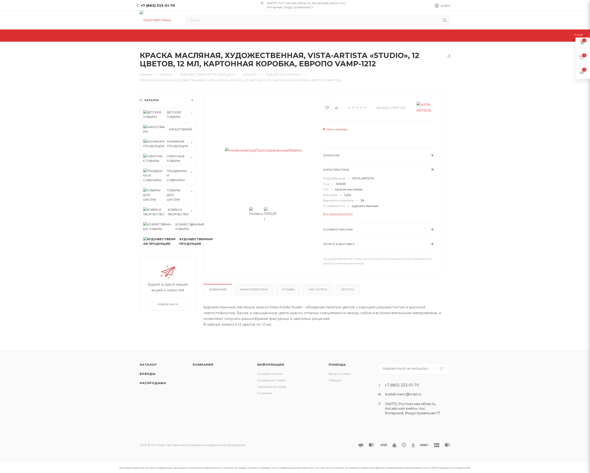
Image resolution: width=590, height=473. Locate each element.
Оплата (347, 289)
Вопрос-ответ (340, 374)
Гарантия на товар (271, 386)
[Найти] (444, 20)
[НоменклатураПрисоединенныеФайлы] (263, 150)
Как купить (318, 289)
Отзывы (288, 289)
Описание (217, 289)
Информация (270, 364)
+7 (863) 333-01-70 (158, 5)
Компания (203, 364)
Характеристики (254, 289)
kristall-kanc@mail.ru (403, 394)
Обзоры (335, 380)
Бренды (148, 374)
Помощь (337, 364)
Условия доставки (271, 380)
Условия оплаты (270, 374)
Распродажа (153, 383)
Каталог (148, 364)
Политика (264, 393)
